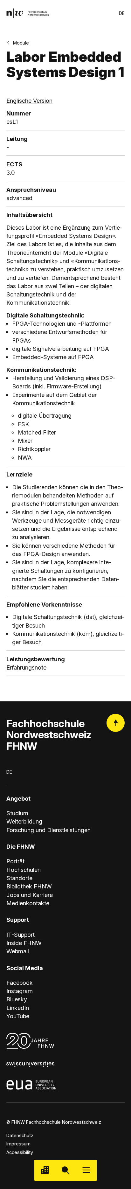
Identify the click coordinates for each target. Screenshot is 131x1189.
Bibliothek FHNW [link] (29, 886)
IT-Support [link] (20, 934)
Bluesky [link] (16, 999)
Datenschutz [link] (19, 1135)
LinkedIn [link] (17, 1007)
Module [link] (21, 42)
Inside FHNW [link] (24, 942)
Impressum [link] (18, 1143)
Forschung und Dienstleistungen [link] (48, 829)
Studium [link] (17, 813)
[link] (27, 13)
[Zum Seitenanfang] (116, 723)
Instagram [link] (19, 990)
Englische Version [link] (29, 100)
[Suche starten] (65, 1170)
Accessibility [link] (19, 1152)
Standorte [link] (19, 877)
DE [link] (122, 13)
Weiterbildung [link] (24, 821)
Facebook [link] (19, 982)
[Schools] (44, 1170)
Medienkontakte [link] (27, 903)
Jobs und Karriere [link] (29, 894)
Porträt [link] (15, 861)
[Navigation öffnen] (86, 1170)
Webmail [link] (17, 951)
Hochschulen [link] (23, 869)
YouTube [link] (17, 1015)
